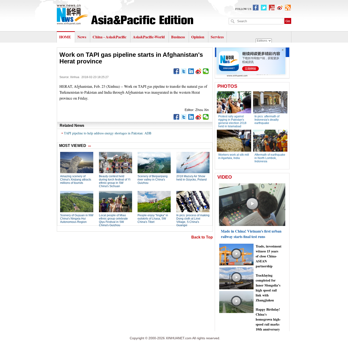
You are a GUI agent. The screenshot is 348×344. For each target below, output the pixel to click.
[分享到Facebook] (176, 71)
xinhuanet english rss (288, 7)
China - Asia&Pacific (110, 37)
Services (217, 37)
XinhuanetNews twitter (264, 7)
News (81, 37)
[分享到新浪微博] (198, 71)
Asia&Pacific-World (149, 37)
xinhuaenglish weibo (280, 7)
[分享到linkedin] (191, 71)
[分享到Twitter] (184, 71)
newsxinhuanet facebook (256, 7)
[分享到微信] (206, 71)
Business (178, 37)
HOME (65, 37)
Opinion (197, 37)
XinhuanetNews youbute (272, 7)
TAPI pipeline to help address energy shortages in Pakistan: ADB (107, 133)
